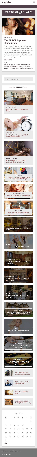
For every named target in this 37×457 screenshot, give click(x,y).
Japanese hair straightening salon (24, 68)
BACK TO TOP (7, 454)
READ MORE (8, 60)
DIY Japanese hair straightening (12, 64)
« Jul (5, 443)
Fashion (6, 63)
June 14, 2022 (8, 37)
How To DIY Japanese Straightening (15, 41)
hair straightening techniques (14, 66)
